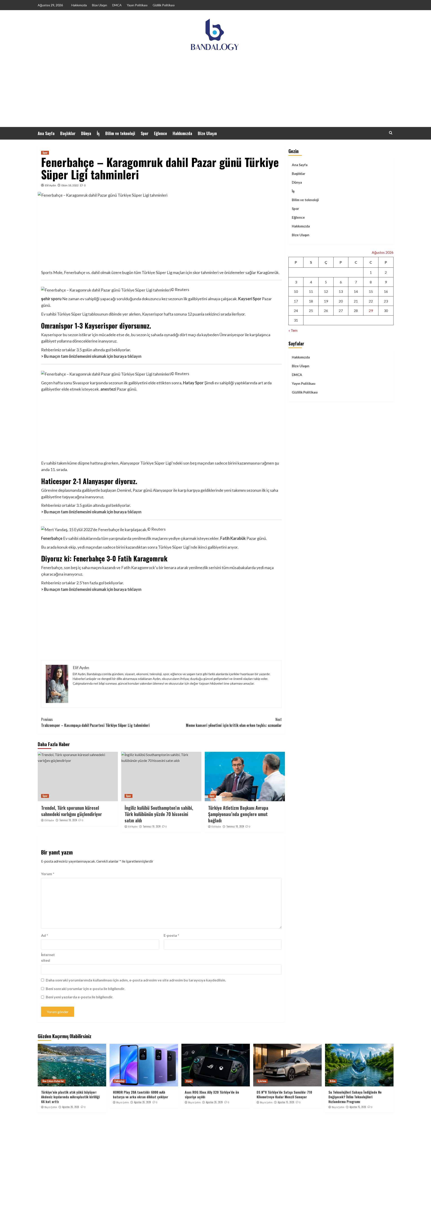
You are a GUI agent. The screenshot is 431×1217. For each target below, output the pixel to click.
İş (98, 133)
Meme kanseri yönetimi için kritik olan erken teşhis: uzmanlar (234, 722)
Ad (44, 935)
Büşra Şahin (50, 1107)
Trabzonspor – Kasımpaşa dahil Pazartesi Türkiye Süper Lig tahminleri (95, 722)
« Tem (292, 330)
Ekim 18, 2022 (70, 185)
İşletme (262, 1081)
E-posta (171, 935)
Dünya (86, 133)
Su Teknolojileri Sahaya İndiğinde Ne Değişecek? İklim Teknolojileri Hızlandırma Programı (355, 1097)
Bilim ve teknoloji (120, 133)
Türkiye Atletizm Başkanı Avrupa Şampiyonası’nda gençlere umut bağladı (238, 814)
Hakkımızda (79, 5)
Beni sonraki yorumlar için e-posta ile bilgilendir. (85, 988)
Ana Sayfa (46, 133)
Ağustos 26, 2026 (70, 1107)
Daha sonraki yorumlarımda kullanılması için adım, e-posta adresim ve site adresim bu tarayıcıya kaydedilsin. (136, 980)
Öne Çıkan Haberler (53, 1081)
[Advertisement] (215, 93)
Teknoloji (119, 1081)
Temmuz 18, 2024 (235, 826)
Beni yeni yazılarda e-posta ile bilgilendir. (79, 997)
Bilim (332, 1081)
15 (371, 291)
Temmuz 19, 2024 (68, 820)
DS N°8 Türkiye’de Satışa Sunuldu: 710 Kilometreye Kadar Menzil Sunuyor (284, 1094)
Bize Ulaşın (99, 5)
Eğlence (160, 133)
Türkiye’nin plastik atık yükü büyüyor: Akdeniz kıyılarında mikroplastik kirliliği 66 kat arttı (70, 1097)
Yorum (47, 874)
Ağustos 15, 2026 (286, 1102)
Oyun (188, 1081)
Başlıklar (67, 133)
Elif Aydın (50, 185)
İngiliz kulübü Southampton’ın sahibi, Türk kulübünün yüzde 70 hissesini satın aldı (159, 814)
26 (326, 311)
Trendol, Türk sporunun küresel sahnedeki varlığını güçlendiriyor (71, 810)
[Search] (391, 133)
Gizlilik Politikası (164, 5)
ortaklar (69, 349)
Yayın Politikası (137, 5)
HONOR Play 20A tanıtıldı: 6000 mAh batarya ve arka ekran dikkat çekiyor (140, 1094)
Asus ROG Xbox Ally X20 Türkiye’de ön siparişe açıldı (212, 1094)
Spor (144, 133)
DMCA (117, 5)
